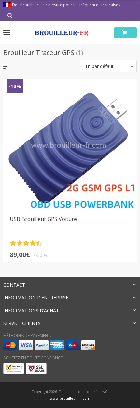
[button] (108, 66)
